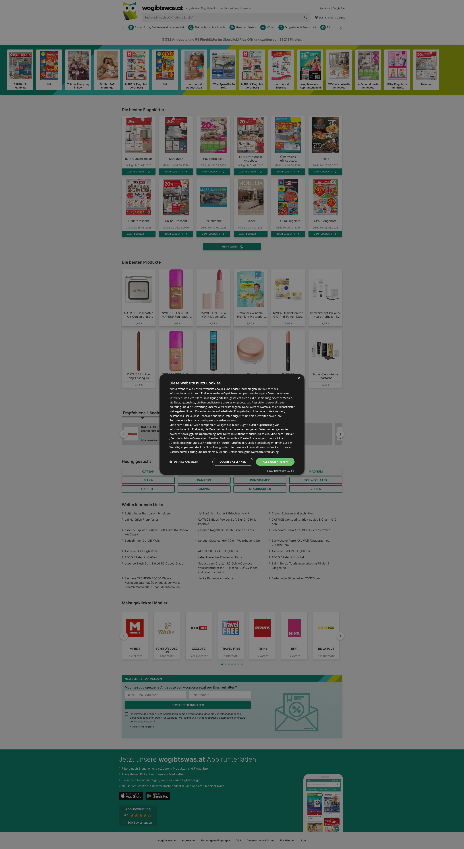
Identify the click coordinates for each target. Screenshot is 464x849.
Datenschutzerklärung (265, 452)
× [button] (298, 378)
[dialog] (232, 424)
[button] (183, 462)
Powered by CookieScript (280, 471)
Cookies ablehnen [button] (232, 461)
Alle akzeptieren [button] (275, 461)
